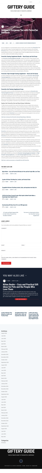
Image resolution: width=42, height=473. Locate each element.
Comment (4, 228)
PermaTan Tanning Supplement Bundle (11, 58)
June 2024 (3, 402)
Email (23, 245)
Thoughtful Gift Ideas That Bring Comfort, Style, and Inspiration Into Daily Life (19, 187)
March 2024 (4, 410)
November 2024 (4, 388)
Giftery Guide (21, 7)
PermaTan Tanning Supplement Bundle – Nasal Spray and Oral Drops (19, 56)
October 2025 (4, 359)
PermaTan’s (35, 150)
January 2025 (4, 383)
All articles (3, 442)
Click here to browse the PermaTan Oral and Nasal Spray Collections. (16, 117)
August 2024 (4, 396)
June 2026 (3, 338)
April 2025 (3, 375)
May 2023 (3, 436)
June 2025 (3, 370)
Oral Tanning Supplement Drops (24, 154)
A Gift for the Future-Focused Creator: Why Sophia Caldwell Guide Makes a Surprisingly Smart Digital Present (34, 315)
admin (7, 26)
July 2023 (3, 431)
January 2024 (4, 415)
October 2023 (4, 423)
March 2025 (4, 378)
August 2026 (4, 333)
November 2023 (4, 420)
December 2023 (4, 418)
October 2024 (4, 391)
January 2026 (4, 351)
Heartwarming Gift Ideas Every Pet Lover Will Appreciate (14, 205)
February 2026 (4, 349)
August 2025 (4, 365)
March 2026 (4, 346)
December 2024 (4, 386)
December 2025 (4, 354)
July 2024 (3, 399)
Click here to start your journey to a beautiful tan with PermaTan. (15, 160)
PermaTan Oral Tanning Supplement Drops (12, 89)
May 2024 (3, 404)
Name (3, 245)
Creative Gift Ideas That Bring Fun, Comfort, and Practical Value (16, 179)
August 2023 (4, 428)
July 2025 (3, 367)
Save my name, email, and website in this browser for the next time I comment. (18, 258)
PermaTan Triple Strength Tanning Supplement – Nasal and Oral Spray (19, 73)
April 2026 (3, 343)
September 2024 (5, 394)
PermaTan (35, 47)
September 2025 (5, 362)
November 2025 (4, 357)
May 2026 (3, 341)
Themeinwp (34, 465)
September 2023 (5, 426)
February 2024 (4, 412)
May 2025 (3, 373)
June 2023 (3, 434)
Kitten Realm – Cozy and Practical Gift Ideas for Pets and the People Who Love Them (21, 171)
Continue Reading (20, 299)
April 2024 (3, 407)
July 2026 (3, 335)
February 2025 (4, 381)
